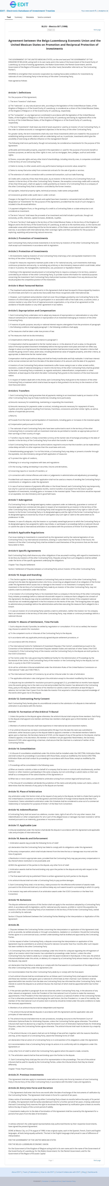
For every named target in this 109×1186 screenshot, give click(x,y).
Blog (84, 1172)
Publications (34, 1172)
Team (25, 1172)
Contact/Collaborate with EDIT (68, 1172)
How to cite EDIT (47, 1172)
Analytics (102, 11)
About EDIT (16, 1172)
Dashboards (92, 1172)
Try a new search (88, 11)
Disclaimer (45, 1181)
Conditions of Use (55, 1181)
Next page (97, 30)
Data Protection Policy (69, 1181)
